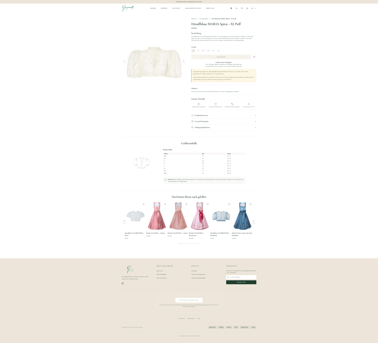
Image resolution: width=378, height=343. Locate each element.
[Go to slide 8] (192, 243)
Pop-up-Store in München (222, 79)
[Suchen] (237, 8)
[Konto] (242, 8)
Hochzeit (176, 8)
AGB (198, 318)
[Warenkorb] (247, 8)
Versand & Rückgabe (198, 278)
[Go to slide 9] (194, 243)
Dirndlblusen (204, 18)
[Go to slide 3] (184, 243)
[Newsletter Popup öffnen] (231, 8)
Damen (153, 8)
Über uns (210, 8)
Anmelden (241, 282)
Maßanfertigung (193, 8)
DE (252, 8)
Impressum (181, 318)
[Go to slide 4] (186, 243)
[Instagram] (123, 283)
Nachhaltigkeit (162, 274)
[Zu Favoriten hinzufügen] (254, 57)
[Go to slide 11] (197, 243)
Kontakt (194, 271)
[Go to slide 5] (187, 243)
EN (255, 8)
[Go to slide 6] (189, 243)
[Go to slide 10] (195, 243)
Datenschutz (191, 318)
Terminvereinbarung (198, 274)
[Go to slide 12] (198, 243)
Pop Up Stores (161, 278)
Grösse (193, 47)
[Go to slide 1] (180, 243)
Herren (164, 8)
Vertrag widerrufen (189, 300)
